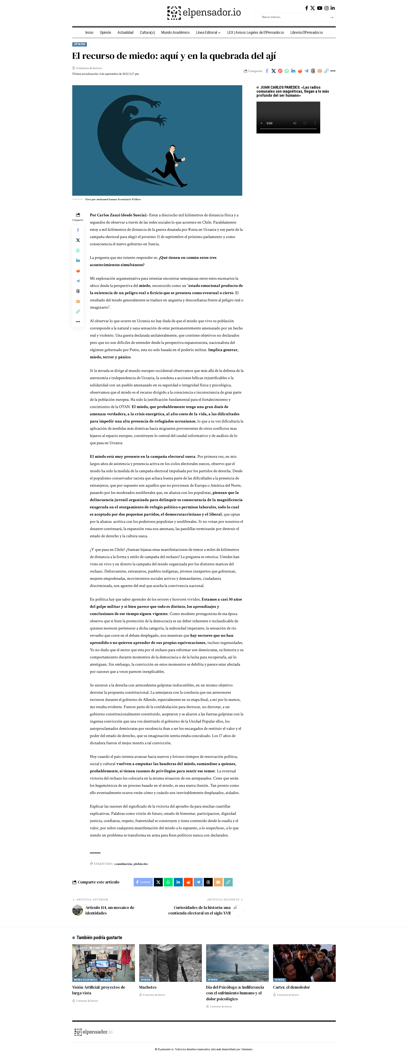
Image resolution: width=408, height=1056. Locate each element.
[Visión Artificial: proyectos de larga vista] (103, 963)
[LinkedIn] (333, 8)
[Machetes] (170, 963)
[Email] (320, 71)
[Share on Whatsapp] (287, 71)
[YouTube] (319, 8)
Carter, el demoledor (291, 987)
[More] (333, 71)
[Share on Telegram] (306, 71)
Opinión (79, 44)
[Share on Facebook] (267, 71)
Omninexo (247, 1049)
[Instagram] (326, 8)
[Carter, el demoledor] (304, 963)
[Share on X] (273, 71)
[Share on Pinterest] (280, 71)
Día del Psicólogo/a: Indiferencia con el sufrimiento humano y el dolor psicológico (235, 993)
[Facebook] (306, 8)
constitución (123, 864)
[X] (312, 8)
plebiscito (141, 864)
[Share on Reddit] (300, 71)
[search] (75, 13)
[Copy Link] (326, 71)
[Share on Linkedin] (293, 71)
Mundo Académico (85, 979)
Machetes (148, 987)
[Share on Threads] (313, 71)
